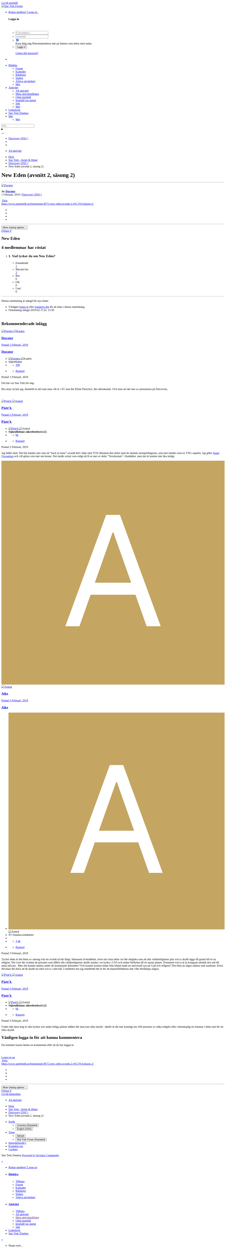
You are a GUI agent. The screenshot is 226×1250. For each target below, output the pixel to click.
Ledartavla (14, 109)
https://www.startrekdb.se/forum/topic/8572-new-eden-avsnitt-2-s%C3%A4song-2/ (47, 203)
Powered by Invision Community (40, 1155)
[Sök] (2, 133)
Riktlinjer (21, 74)
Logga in (21, 47)
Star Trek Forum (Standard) (31, 1139)
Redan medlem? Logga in (23, 12)
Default (20, 1136)
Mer (18, 84)
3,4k (18, 941)
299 (18, 364)
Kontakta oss (15, 1146)
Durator (10, 191)
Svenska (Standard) (27, 1125)
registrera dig (42, 306)
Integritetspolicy (17, 1142)
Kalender (21, 71)
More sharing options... (14, 227)
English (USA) (24, 1129)
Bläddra (12, 65)
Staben (19, 78)
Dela (4, 200)
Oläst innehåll (23, 97)
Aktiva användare (25, 81)
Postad (14, 344)
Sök (18, 103)
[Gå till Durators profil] (7, 185)
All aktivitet (22, 90)
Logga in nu (8, 1057)
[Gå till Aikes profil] (113, 683)
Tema (11, 1132)
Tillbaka (20, 1181)
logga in (23, 306)
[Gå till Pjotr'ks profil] (6, 401)
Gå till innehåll (9, 2)
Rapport (20, 371)
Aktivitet (13, 87)
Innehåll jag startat (26, 100)
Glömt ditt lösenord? (27, 53)
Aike (4, 707)
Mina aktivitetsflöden (27, 93)
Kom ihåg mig (24, 43)
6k (17, 434)
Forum (19, 68)
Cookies (13, 1149)
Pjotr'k (6, 422)
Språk (11, 1121)
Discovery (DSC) (32, 194)
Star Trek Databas (18, 113)
